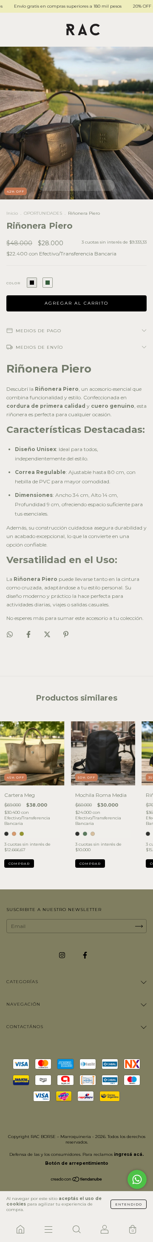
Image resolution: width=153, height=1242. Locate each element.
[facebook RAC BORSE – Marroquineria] (85, 955)
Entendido (128, 1204)
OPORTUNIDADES (43, 213)
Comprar (19, 863)
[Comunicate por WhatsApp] (137, 1179)
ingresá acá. (129, 1154)
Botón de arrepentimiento (76, 1163)
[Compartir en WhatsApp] (9, 634)
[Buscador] (76, 1229)
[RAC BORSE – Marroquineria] (20, 1229)
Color (13, 283)
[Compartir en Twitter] (48, 634)
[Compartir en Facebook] (29, 634)
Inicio (12, 213)
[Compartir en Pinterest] (65, 634)
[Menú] (48, 1229)
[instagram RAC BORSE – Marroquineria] (62, 955)
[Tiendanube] (76, 1180)
